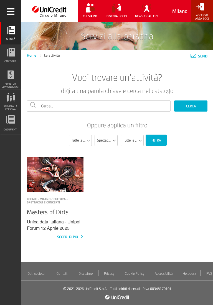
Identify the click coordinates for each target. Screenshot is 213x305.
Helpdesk (189, 273)
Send (202, 56)
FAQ (209, 273)
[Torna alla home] (49, 11)
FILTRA (156, 140)
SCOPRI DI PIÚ (68, 237)
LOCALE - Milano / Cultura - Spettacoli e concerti (47, 200)
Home (32, 55)
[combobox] (80, 140)
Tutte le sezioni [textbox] (81, 140)
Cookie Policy (134, 273)
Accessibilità (164, 273)
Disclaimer (86, 273)
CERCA (191, 106)
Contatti (62, 273)
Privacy (109, 273)
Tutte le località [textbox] (133, 140)
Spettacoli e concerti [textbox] (107, 140)
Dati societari (36, 273)
